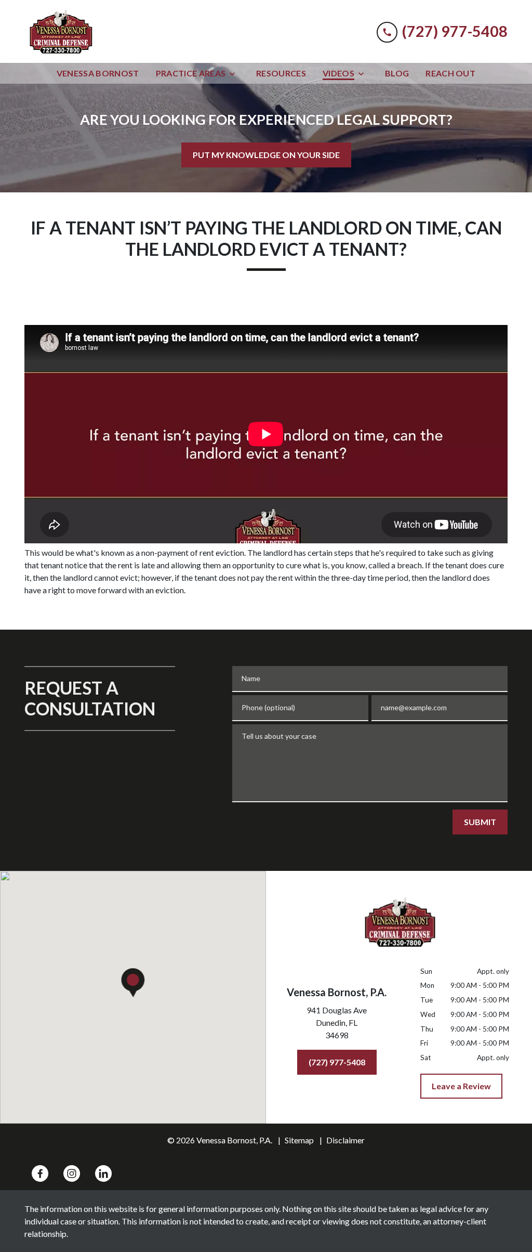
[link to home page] (60, 31)
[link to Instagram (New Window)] (71, 1173)
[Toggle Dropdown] (235, 73)
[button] (133, 982)
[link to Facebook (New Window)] (40, 1173)
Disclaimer (345, 1140)
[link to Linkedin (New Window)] (103, 1173)
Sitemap (299, 1140)
